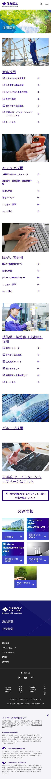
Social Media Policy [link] (33, 689)
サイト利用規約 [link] (20, 689)
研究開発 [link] (5, 643)
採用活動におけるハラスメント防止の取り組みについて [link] (28, 495)
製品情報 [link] (8, 621)
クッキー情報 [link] (45, 689)
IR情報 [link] (5, 657)
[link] (10, 4)
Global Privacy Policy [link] (8, 689)
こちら (13, 725)
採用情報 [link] (5, 661)
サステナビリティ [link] (9, 648)
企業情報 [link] (8, 628)
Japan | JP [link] (36, 699)
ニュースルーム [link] (8, 652)
